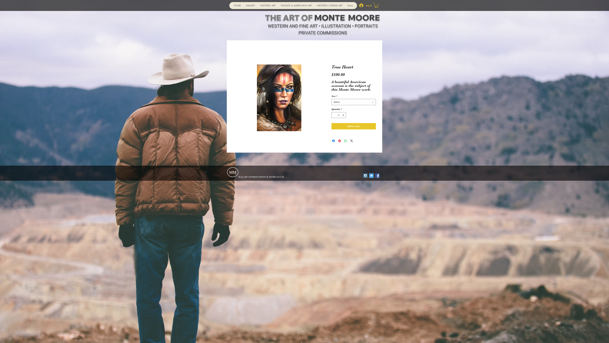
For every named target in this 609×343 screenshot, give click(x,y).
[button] (376, 5)
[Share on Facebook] (333, 141)
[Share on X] (352, 141)
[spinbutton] (339, 115)
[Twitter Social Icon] (371, 175)
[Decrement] (334, 115)
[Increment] (344, 115)
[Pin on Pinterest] (339, 141)
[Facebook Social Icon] (377, 175)
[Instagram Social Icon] (365, 175)
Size (334, 96)
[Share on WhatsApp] (345, 141)
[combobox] (353, 102)
